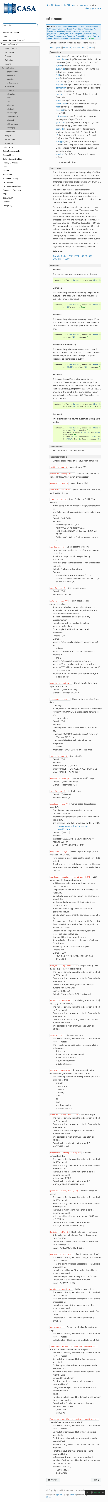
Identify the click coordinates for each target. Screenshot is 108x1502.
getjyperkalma (12, 72)
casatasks (83, 5)
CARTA (6, 167)
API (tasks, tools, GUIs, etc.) (14, 40)
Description (55, 47)
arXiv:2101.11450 (61, 259)
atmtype (59, 142)
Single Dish (9, 68)
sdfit (8, 101)
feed (58, 107)
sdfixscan (10, 105)
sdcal (9, 98)
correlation (61, 88)
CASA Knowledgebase (12, 186)
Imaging (8, 64)
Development (79, 47)
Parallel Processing (10, 179)
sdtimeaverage (12, 124)
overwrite (60, 69)
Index (5, 36)
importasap (11, 75)
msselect (60, 110)
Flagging (8, 56)
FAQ (5, 194)
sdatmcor (10, 87)
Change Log (7, 206)
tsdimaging (11, 128)
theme (73, 1495)
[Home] (47, 5)
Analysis (8, 136)
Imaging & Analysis (10, 163)
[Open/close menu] (1, 44)
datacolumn (61, 59)
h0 (57, 135)
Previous (54, 1480)
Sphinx (59, 1495)
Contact (6, 202)
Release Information (11, 32)
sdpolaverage (12, 113)
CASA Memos (8, 182)
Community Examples (12, 190)
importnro (10, 79)
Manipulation (10, 132)
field (58, 75)
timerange (60, 94)
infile (58, 56)
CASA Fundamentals (11, 151)
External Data (8, 155)
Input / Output (11, 48)
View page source (93, 8)
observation (61, 104)
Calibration (9, 60)
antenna (59, 85)
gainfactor (60, 123)
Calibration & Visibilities (12, 159)
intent (58, 100)
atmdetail (60, 154)
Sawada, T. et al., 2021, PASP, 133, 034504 (72, 256)
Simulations (8, 175)
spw (58, 78)
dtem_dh (60, 129)
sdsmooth (10, 120)
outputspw (61, 116)
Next (95, 1480)
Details (91, 47)
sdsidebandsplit (12, 116)
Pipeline (6, 171)
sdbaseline (11, 94)
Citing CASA (8, 198)
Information (9, 52)
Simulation (9, 143)
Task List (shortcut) (10, 44)
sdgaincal (10, 109)
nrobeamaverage (13, 83)
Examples (67, 47)
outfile (59, 66)
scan (58, 81)
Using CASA (8, 147)
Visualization (10, 139)
